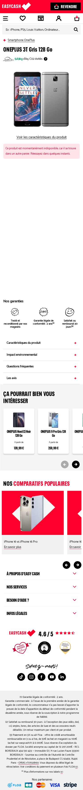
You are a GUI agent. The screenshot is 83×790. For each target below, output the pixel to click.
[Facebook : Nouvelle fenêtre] (42, 677)
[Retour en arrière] (5, 39)
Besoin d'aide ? (18, 599)
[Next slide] (76, 464)
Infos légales (17, 612)
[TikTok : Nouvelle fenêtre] (21, 677)
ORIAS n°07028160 (28, 763)
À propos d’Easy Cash (23, 573)
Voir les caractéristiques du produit (42, 137)
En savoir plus (12, 547)
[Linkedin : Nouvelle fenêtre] (62, 677)
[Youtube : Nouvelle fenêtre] (52, 677)
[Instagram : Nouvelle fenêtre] (31, 677)
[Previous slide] (65, 464)
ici (76, 767)
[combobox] (41, 29)
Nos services (17, 586)
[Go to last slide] (66, 565)
